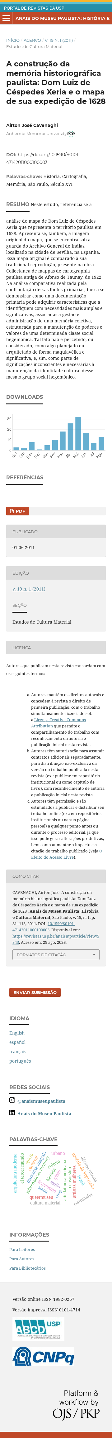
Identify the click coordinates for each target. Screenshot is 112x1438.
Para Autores (21, 1259)
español (17, 1042)
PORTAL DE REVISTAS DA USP (34, 8)
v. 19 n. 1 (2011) (59, 40)
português (20, 1061)
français (17, 1051)
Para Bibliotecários (27, 1268)
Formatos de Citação (41, 954)
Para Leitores (22, 1249)
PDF (20, 511)
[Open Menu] (6, 18)
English (17, 1033)
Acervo (32, 40)
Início (13, 40)
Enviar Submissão (35, 992)
